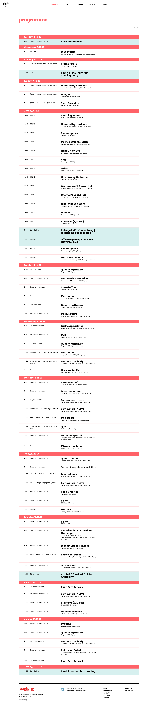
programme (107, 690)
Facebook (128, 688)
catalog (106, 696)
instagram (129, 690)
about (105, 694)
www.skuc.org (23, 700)
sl (154, 4)
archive (106, 698)
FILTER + (136, 28)
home (105, 688)
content (106, 692)
